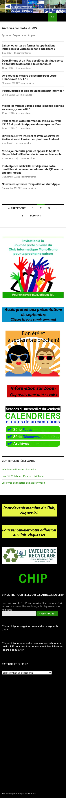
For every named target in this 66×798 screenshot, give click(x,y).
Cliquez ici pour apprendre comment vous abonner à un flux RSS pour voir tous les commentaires (33, 646)
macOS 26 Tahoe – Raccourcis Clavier (23, 476)
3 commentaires (23, 68)
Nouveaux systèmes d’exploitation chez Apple (31, 184)
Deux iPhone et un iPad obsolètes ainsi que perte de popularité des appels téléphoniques (32, 62)
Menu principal (61, 17)
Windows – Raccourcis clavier (19, 469)
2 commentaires (28, 188)
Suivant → (37, 215)
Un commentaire (23, 143)
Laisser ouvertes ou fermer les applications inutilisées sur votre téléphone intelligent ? (28, 47)
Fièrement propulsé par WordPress (19, 793)
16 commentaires (23, 94)
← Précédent (16, 208)
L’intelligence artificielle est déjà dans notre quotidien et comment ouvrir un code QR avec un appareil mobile (32, 169)
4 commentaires (23, 113)
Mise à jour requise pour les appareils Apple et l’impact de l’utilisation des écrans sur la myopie (31, 152)
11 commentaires (22, 52)
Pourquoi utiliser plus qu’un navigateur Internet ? (33, 90)
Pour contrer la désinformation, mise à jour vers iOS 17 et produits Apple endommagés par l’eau (31, 122)
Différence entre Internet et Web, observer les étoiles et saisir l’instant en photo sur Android (30, 137)
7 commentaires (26, 83)
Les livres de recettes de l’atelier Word (23, 482)
